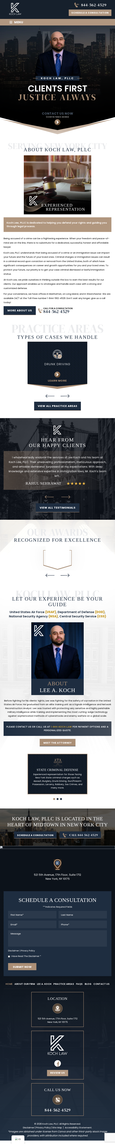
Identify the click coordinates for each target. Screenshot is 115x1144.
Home (9, 974)
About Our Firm (25, 974)
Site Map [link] (57, 1118)
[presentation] (50, 396)
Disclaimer (13, 941)
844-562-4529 (93, 5)
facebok (57, 1054)
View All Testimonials (57, 498)
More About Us (19, 310)
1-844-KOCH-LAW (61, 717)
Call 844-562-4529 (83, 826)
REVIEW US (57, 1063)
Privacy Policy (28, 941)
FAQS (79, 974)
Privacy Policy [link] (43, 1118)
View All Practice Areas (57, 406)
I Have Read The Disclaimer (26, 947)
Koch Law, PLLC (12, 252)
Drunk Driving (57, 364)
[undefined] (57, 545)
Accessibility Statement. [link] (78, 1118)
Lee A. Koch (44, 974)
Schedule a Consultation (90, 12)
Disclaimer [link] (28, 1118)
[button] (54, 790)
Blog (88, 974)
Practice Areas (63, 974)
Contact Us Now (57, 115)
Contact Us (101, 974)
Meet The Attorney (57, 733)
